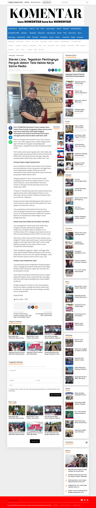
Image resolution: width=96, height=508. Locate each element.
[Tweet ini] (52, 70)
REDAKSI (56, 505)
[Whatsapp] (59, 70)
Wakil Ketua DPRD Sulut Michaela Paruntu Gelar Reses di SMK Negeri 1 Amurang (81, 431)
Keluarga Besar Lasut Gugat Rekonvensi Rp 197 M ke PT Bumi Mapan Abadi (77, 481)
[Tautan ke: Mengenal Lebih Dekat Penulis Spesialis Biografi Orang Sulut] (69, 166)
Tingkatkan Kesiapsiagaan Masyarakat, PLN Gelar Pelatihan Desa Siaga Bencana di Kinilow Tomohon (80, 243)
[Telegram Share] (56, 70)
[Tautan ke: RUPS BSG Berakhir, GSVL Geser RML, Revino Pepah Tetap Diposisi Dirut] (61, 154)
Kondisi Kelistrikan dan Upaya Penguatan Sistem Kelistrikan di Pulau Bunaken (52, 353)
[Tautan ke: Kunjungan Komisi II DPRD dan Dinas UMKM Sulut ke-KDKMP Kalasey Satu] (69, 380)
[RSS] (36, 307)
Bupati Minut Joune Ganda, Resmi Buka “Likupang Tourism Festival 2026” (33, 337)
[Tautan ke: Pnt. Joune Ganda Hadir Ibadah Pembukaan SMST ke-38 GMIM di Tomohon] (69, 273)
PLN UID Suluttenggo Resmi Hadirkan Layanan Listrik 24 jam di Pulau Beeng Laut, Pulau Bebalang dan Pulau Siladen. (52, 337)
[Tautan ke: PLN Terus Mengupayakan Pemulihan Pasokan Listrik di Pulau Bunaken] (69, 210)
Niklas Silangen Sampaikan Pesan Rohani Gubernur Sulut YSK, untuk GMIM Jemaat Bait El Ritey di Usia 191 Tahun (80, 394)
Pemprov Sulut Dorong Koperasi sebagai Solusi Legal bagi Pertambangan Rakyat (23, 314)
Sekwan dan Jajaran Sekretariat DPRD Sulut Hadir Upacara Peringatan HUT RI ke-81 (81, 91)
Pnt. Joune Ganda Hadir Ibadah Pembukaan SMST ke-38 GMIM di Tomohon (80, 270)
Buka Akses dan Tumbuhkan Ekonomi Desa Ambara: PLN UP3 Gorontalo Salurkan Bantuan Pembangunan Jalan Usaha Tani (17, 337)
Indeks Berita (77, 505)
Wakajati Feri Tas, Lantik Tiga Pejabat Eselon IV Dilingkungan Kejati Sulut (77, 486)
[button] (87, 2)
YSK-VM (27, 70)
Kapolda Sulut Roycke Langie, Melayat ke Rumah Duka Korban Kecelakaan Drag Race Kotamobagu (77, 470)
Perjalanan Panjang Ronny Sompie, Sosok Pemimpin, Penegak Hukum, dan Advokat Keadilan (81, 154)
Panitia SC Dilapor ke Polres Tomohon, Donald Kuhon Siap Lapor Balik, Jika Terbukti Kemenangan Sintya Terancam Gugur (81, 261)
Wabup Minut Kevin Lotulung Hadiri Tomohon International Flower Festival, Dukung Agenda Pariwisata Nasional (81, 233)
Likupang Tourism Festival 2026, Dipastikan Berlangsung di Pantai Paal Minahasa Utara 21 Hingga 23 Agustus (35, 353)
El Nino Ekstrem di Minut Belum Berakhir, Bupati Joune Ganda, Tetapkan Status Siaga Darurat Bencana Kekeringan (80, 315)
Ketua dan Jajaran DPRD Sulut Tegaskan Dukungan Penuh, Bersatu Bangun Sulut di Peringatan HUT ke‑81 (81, 101)
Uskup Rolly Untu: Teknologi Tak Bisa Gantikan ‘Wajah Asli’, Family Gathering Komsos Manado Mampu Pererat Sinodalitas (81, 368)
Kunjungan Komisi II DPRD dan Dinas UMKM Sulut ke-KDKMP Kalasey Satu (81, 377)
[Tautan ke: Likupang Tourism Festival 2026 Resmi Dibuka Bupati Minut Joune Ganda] (76, 65)
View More (34, 441)
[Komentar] (45, 15)
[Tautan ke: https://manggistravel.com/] (86, 442)
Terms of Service (66, 505)
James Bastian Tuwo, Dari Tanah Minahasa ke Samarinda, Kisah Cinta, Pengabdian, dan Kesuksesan (81, 145)
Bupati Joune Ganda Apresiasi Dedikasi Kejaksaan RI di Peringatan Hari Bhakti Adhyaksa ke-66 (77, 491)
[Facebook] (29, 307)
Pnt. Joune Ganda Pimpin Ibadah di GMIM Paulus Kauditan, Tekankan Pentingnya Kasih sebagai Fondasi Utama (81, 412)
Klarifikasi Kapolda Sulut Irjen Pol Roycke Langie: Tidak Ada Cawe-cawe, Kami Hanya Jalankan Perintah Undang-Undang (77, 475)
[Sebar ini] (49, 70)
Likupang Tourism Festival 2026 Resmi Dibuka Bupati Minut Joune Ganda (17, 353)
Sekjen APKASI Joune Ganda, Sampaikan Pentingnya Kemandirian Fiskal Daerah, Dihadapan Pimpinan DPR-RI (81, 126)
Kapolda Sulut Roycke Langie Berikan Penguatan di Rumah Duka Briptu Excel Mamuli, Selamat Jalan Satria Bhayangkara (81, 359)
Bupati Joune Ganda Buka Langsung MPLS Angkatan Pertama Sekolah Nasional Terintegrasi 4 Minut (81, 340)
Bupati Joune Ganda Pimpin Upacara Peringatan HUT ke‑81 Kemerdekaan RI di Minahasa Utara (81, 324)
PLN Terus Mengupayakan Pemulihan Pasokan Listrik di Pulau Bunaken (81, 208)
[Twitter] (32, 307)
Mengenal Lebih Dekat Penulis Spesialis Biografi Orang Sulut (80, 163)
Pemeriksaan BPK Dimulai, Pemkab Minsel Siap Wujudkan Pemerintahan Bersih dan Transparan (80, 403)
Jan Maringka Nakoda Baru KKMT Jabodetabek (44, 313)
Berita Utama (12, 70)
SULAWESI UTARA (20, 70)
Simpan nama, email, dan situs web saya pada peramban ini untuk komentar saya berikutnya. (34, 390)
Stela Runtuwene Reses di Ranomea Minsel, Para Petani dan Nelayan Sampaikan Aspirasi (81, 421)
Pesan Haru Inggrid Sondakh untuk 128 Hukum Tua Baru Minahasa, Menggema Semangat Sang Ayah (81, 349)
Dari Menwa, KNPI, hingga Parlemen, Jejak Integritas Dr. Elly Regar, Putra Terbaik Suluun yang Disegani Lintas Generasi (81, 136)
